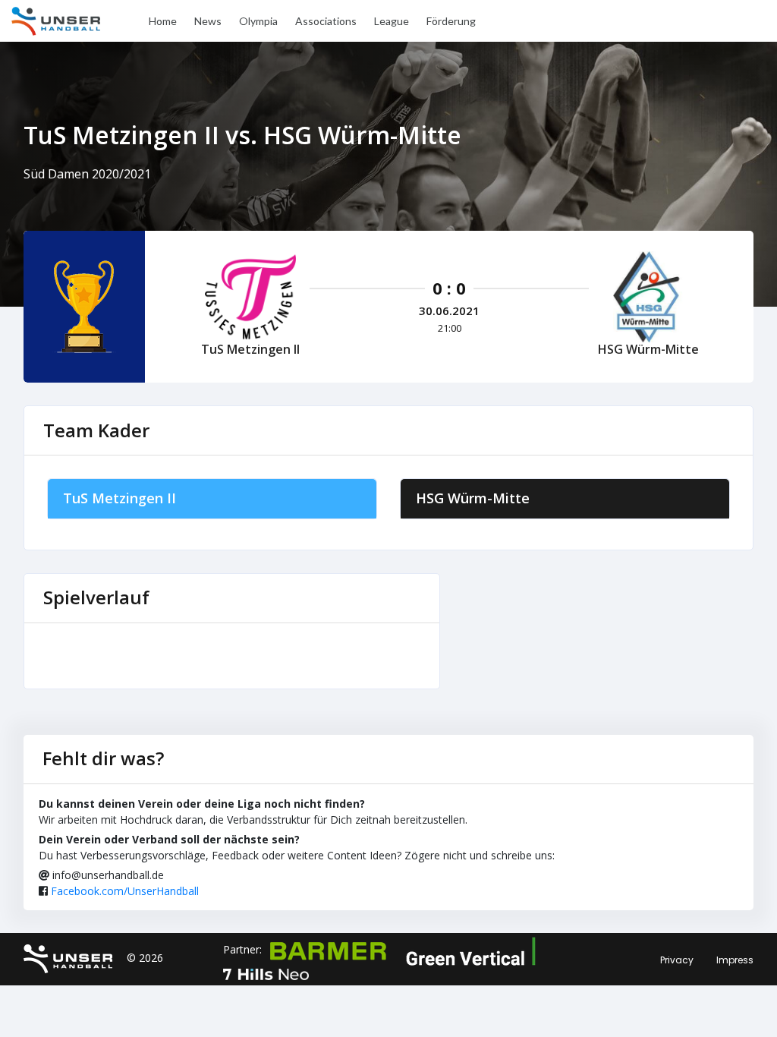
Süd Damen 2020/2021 (87, 173)
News (208, 20)
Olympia (258, 20)
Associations (326, 20)
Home (163, 20)
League (391, 20)
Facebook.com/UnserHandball (125, 891)
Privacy (677, 959)
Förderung (451, 20)
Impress (734, 959)
